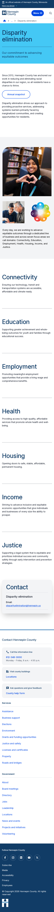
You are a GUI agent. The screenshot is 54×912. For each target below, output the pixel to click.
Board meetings (10, 788)
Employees (7, 885)
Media (5, 870)
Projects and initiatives (13, 827)
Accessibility (8, 875)
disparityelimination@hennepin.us (23, 605)
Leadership (8, 808)
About (5, 782)
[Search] (50, 13)
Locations (11, 676)
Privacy (5, 880)
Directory (7, 795)
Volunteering (8, 833)
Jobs (4, 801)
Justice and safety (11, 743)
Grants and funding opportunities (19, 737)
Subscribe (7, 865)
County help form (15, 693)
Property (6, 756)
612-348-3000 (14, 657)
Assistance (7, 711)
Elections (6, 724)
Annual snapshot (16, 94)
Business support (11, 717)
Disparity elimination (27, 21)
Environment (8, 730)
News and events (11, 821)
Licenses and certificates (15, 750)
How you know (8, 6)
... (12, 21)
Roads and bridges (12, 762)
